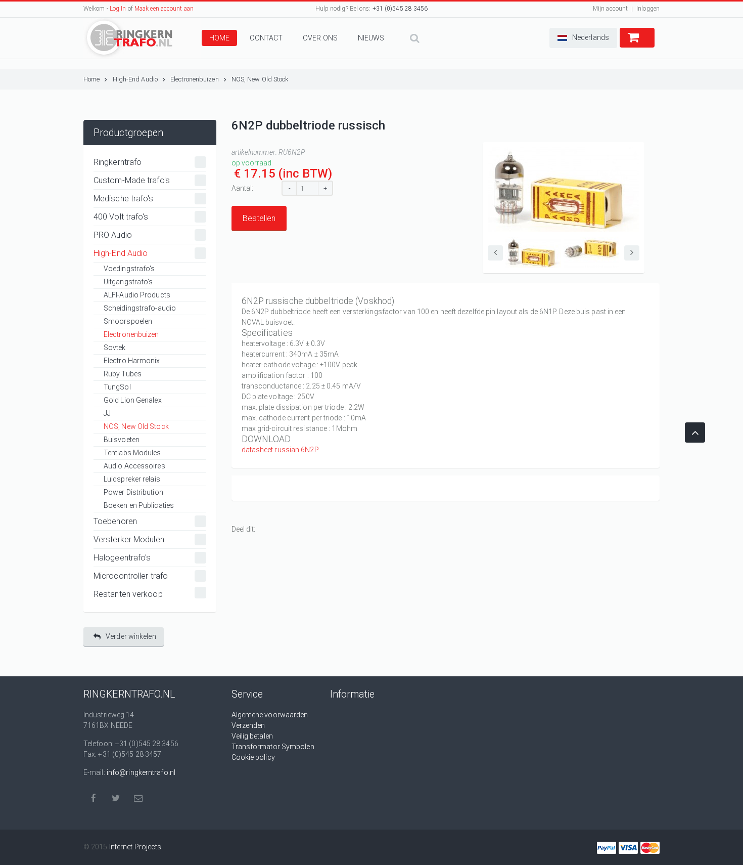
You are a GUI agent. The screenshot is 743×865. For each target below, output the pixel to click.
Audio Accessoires (134, 466)
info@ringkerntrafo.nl (141, 772)
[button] (583, 38)
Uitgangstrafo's (128, 282)
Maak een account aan (164, 8)
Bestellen (259, 218)
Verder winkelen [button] (131, 636)
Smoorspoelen (128, 321)
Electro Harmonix (132, 361)
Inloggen (648, 8)
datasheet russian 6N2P (280, 450)
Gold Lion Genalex (133, 400)
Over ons (320, 38)
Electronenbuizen (194, 79)
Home (219, 38)
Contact (266, 38)
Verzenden (248, 725)
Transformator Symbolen (272, 747)
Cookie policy (253, 757)
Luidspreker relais (132, 479)
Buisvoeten (122, 440)
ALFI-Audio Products (137, 295)
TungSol (117, 387)
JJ (107, 413)
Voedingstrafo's (129, 269)
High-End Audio (135, 79)
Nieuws (371, 38)
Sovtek (115, 347)
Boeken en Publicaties (139, 505)
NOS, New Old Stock (260, 79)
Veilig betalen (252, 736)
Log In (118, 8)
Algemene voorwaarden (269, 715)
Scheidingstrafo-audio (140, 308)
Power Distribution (133, 492)
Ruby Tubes (123, 374)
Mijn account (610, 8)
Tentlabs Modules (132, 453)
